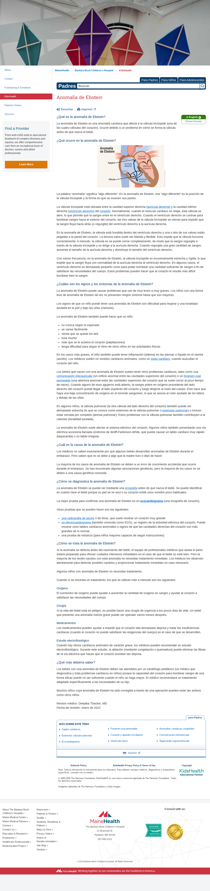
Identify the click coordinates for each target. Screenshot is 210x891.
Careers (6, 825)
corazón (105, 211)
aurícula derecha (158, 207)
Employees (8, 837)
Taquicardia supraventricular (174, 740)
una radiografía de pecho (78, 518)
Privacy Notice (44, 833)
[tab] (195, 717)
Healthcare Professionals (15, 841)
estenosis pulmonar (175, 410)
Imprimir (87, 109)
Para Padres (149, 80)
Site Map (41, 845)
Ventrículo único (119, 740)
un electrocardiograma (76, 522)
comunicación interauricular (75, 376)
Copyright (187, 765)
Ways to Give (44, 829)
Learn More (26, 164)
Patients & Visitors (46, 813)
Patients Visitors (13, 105)
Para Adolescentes (192, 80)
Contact (8, 78)
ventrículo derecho (81, 211)
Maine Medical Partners (15, 821)
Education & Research (14, 833)
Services (9, 114)
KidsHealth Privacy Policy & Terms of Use (134, 765)
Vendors (41, 849)
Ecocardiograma (70, 741)
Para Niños (168, 80)
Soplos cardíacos (71, 729)
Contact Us (8, 829)
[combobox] (138, 86)
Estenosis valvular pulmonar (77, 735)
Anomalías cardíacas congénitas (176, 728)
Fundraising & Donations (17, 87)
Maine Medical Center (14, 817)
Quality (40, 817)
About (7, 69)
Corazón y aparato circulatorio (127, 734)
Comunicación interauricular (174, 734)
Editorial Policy (78, 765)
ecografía (131, 488)
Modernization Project (14, 845)
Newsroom (42, 809)
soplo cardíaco (160, 358)
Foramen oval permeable (124, 728)
